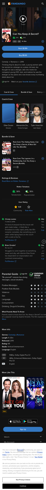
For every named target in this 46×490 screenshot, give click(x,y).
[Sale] (13, 393)
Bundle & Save (26, 92)
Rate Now (29, 210)
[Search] (42, 3)
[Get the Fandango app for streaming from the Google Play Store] (30, 422)
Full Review (9, 240)
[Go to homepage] (17, 3)
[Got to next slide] (43, 116)
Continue (23, 486)
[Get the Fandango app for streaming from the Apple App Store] (15, 422)
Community (17, 210)
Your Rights (38, 457)
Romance (20, 335)
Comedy (12, 335)
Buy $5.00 (23, 55)
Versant (20, 450)
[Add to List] (43, 41)
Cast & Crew (9, 92)
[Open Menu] (3, 3)
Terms (7, 452)
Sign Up (23, 429)
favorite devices (29, 82)
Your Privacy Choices (23, 480)
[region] (23, 466)
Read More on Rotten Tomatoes (14, 181)
